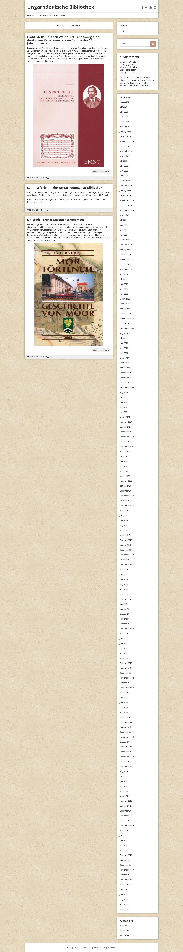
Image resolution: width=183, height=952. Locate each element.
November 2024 (127, 200)
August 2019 (125, 510)
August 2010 (125, 884)
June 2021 (124, 402)
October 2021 (126, 382)
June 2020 (124, 461)
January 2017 (125, 609)
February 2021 (126, 422)
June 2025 (124, 166)
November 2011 (127, 815)
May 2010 (124, 899)
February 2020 (126, 481)
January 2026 (125, 131)
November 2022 (127, 318)
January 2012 (125, 806)
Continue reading (101, 171)
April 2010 (124, 904)
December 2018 (127, 550)
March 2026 (125, 121)
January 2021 (125, 427)
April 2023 (124, 294)
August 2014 (125, 692)
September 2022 (127, 328)
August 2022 (125, 333)
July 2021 (123, 397)
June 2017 (124, 604)
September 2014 (127, 687)
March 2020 (125, 476)
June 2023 (124, 284)
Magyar (123, 30)
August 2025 (125, 156)
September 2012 (127, 766)
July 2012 (123, 776)
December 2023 (127, 254)
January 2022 (125, 367)
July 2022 (123, 338)
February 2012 (126, 801)
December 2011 (127, 811)
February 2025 (126, 185)
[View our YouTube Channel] (150, 7)
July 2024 (123, 220)
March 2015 (125, 658)
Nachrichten (125, 935)
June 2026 (124, 112)
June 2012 (124, 781)
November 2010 (127, 870)
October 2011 (126, 820)
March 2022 (125, 358)
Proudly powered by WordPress (79, 947)
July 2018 (123, 574)
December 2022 (127, 313)
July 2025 (123, 161)
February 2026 (126, 126)
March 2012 (125, 796)
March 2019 (125, 535)
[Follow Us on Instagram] (155, 7)
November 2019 (127, 495)
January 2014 (125, 727)
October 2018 (126, 559)
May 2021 (124, 407)
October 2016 (126, 614)
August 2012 (125, 771)
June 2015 (124, 643)
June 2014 (124, 702)
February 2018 (126, 599)
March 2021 (125, 417)
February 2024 (126, 244)
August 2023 (125, 274)
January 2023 (125, 308)
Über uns (31, 15)
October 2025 (126, 146)
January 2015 (125, 668)
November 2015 (127, 619)
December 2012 (127, 751)
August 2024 (125, 215)
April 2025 (124, 175)
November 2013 (127, 737)
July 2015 (123, 638)
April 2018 (124, 589)
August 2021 (125, 392)
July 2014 (123, 697)
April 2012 (124, 791)
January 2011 (125, 860)
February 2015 (126, 663)
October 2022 (126, 323)
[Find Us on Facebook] (142, 7)
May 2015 (124, 648)
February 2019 (126, 540)
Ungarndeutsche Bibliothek (60, 7)
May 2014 (124, 707)
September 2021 (127, 387)
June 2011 (124, 840)
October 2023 (126, 264)
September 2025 (127, 151)
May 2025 (124, 171)
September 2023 (127, 269)
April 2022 (124, 353)
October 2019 (126, 500)
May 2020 (124, 466)
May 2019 (124, 525)
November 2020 (127, 436)
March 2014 (125, 717)
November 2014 (127, 678)
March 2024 (125, 239)
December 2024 (127, 195)
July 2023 (123, 279)
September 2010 (127, 879)
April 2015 (124, 653)
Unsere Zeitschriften (48, 15)
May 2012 (124, 786)
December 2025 (127, 136)
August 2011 (125, 830)
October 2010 (126, 874)
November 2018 (127, 554)
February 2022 (126, 362)
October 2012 (126, 761)
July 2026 (123, 107)
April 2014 (124, 712)
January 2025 (125, 190)
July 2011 (123, 835)
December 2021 (127, 372)
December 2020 (127, 431)
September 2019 (127, 505)
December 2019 (127, 491)
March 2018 (125, 594)
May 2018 (124, 584)
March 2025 (125, 180)
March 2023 (125, 299)
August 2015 (125, 633)
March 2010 (125, 909)
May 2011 (124, 845)
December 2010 (127, 865)
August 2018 (125, 569)
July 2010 (123, 889)
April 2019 (124, 530)
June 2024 (124, 225)
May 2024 (124, 230)
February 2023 (126, 303)
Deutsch (123, 25)
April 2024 (124, 235)
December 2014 (127, 673)
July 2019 (123, 515)
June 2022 (124, 343)
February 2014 (126, 722)
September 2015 (127, 628)
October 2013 (126, 742)
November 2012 (127, 756)
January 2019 (125, 545)
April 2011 (124, 850)
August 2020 (125, 451)
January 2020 (125, 486)
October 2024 (126, 205)
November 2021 (127, 377)
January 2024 (125, 249)
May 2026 (124, 116)
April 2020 (124, 471)
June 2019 (124, 520)
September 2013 (127, 746)
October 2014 (126, 682)
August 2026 (125, 102)
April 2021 (124, 412)
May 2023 (124, 289)
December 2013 (127, 732)
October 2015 (126, 623)
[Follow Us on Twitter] (146, 7)
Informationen (48, 210)
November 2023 (127, 259)
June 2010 (124, 894)
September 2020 (127, 446)
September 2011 (127, 825)
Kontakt (64, 15)
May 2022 (124, 348)
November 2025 (127, 141)
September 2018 (127, 564)
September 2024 (127, 210)
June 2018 (124, 579)
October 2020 (126, 441)
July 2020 (123, 456)
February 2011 (126, 855)
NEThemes (111, 947)
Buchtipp (46, 178)
